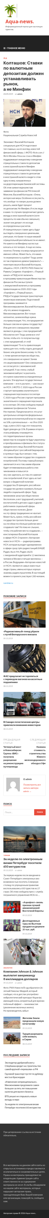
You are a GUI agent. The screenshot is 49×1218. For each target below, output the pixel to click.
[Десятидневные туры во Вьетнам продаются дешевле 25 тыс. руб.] (11, 930)
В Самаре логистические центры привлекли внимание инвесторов (22, 723)
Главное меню (16, 48)
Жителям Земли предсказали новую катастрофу (33, 1021)
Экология (7, 968)
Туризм (6, 855)
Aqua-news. (19, 21)
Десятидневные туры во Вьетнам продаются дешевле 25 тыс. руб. (33, 925)
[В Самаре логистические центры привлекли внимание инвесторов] (24, 719)
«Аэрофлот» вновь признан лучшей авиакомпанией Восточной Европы (33, 906)
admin (19, 94)
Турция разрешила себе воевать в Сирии (32, 1036)
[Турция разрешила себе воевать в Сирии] (11, 1043)
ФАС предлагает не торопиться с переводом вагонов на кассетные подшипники (22, 679)
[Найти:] (24, 812)
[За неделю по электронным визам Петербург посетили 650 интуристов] (24, 853)
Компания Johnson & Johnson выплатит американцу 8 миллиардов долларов (23, 975)
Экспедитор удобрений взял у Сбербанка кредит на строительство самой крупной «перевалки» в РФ (23, 1066)
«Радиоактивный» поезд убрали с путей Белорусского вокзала (21, 633)
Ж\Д (5, 58)
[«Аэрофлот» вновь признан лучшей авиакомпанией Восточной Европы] (11, 912)
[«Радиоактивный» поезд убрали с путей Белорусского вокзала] (24, 628)
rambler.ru (8, 583)
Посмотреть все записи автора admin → (32, 787)
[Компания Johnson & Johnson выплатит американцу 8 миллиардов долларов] (24, 965)
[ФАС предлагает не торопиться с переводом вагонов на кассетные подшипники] (24, 673)
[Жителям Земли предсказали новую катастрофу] (11, 1027)
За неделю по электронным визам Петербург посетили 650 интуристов (22, 862)
